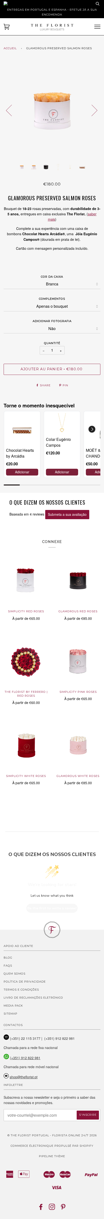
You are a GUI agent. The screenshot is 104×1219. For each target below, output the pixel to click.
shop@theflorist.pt (23, 1076)
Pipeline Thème (52, 1156)
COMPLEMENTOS (52, 298)
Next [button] (91, 110)
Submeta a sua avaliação (67, 514)
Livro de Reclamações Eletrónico (33, 997)
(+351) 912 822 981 (25, 1057)
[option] (52, 110)
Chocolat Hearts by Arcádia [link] (20, 453)
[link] (22, 429)
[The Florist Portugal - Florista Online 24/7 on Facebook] (41, 1208)
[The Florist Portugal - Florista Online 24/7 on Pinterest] (63, 1208)
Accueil (10, 48)
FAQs (8, 965)
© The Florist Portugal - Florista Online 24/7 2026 (52, 1135)
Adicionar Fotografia (52, 321)
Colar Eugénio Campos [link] (58, 442)
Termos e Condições (21, 989)
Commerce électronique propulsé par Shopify (52, 1145)
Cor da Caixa (52, 276)
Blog (8, 957)
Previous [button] (12, 110)
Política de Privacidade (25, 981)
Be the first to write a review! (52, 908)
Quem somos (14, 973)
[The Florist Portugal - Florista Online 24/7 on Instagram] (52, 1208)
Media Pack (13, 1005)
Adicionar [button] (22, 471)
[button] (92, 429)
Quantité (52, 343)
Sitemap (10, 1013)
